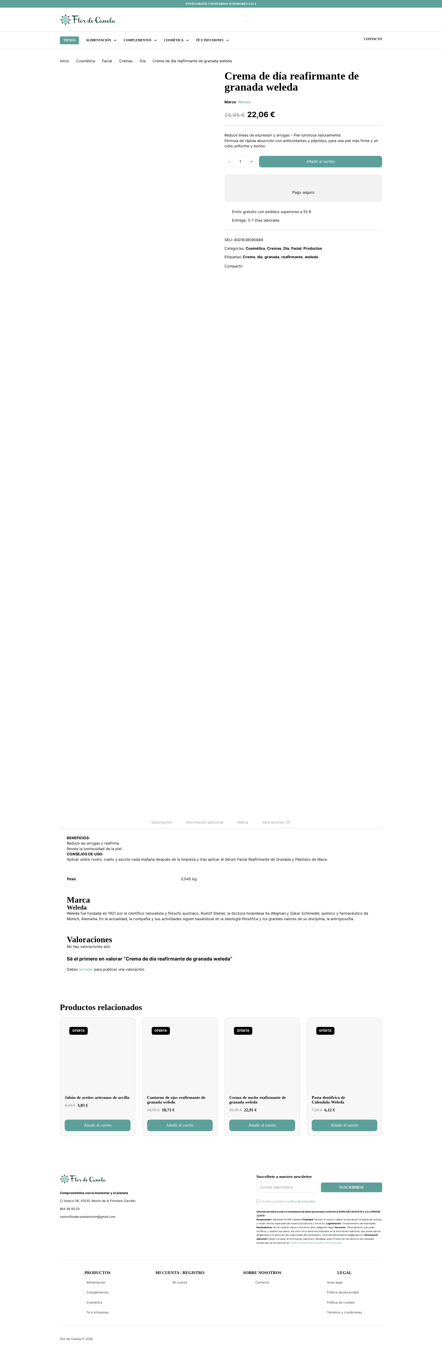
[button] (98, 1125)
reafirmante (292, 257)
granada (272, 257)
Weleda (244, 102)
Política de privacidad (343, 1292)
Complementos (97, 1292)
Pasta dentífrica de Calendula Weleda (328, 1100)
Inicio (64, 61)
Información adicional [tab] (205, 822)
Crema (249, 257)
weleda (311, 257)
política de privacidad (301, 1201)
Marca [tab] (242, 822)
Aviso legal (335, 1282)
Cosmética (85, 61)
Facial (107, 61)
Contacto (373, 39)
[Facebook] (250, 266)
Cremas (126, 61)
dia (259, 257)
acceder (86, 969)
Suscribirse (351, 1187)
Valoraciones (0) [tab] (276, 822)
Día (142, 61)
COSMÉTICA (173, 40)
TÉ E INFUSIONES (210, 40)
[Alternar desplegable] (115, 40)
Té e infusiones (97, 1312)
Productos (312, 248)
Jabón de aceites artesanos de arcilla (97, 1097)
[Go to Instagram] (70, 1228)
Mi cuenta (179, 1282)
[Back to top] (407, 1342)
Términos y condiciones (344, 1312)
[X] (259, 266)
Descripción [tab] (161, 822)
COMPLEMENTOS (137, 40)
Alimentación (98, 40)
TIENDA (69, 40)
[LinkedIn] (270, 266)
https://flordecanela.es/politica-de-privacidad (316, 1242)
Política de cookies (341, 1302)
